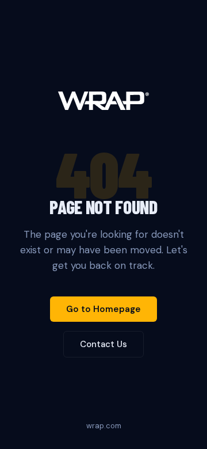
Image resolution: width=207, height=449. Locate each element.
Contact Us (103, 344)
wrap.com (103, 426)
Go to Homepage (103, 309)
